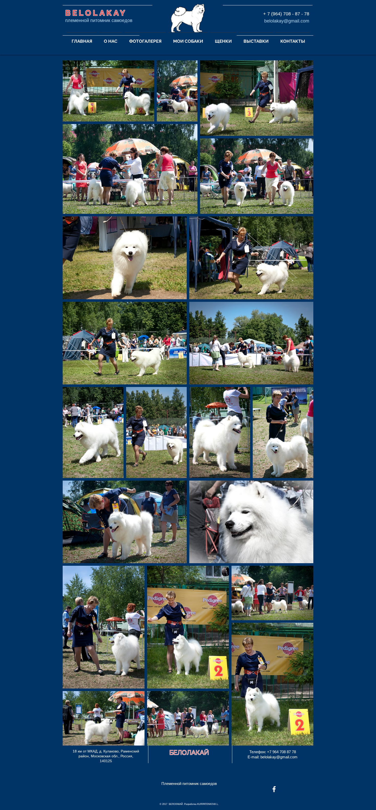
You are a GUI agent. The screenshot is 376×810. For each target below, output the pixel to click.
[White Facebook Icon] (274, 789)
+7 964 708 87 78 (281, 752)
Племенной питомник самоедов (189, 783)
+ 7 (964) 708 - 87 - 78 (286, 13)
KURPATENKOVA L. (208, 804)
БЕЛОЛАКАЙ (189, 752)
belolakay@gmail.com (286, 21)
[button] (110, 38)
